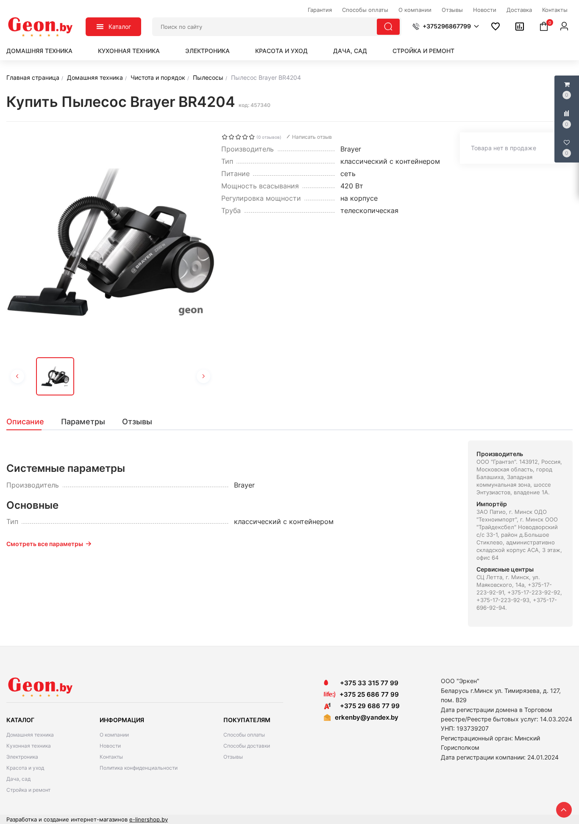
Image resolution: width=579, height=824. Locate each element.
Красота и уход (281, 50)
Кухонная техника (129, 50)
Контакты (111, 757)
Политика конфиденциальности (139, 768)
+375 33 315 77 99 (366, 683)
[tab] (29, 421)
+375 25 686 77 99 (369, 694)
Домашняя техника (39, 50)
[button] (445, 26)
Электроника (207, 50)
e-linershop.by (148, 819)
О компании (114, 735)
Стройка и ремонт (423, 50)
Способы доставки (246, 746)
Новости (110, 746)
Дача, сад (350, 50)
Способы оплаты (244, 735)
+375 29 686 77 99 (367, 706)
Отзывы (233, 757)
